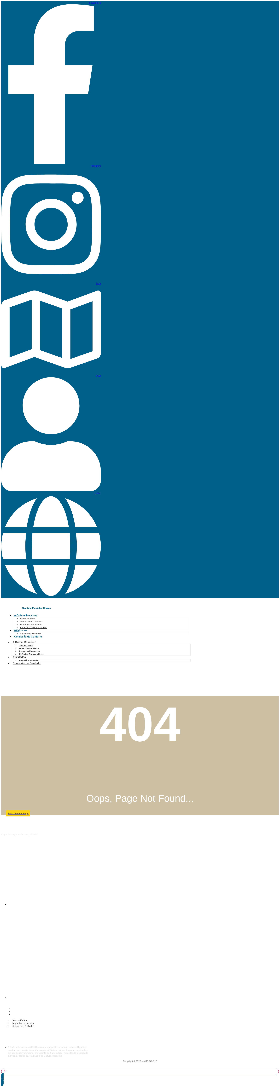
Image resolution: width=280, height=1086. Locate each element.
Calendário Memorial (30, 633)
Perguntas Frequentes (31, 624)
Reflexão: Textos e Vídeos (33, 627)
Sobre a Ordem (27, 618)
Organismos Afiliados (31, 621)
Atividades (20, 630)
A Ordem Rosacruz (25, 615)
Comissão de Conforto (28, 636)
